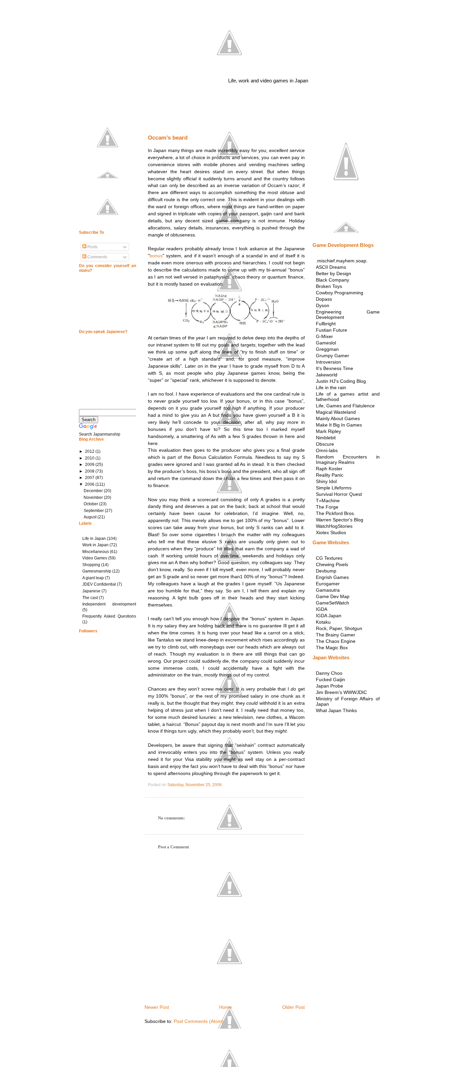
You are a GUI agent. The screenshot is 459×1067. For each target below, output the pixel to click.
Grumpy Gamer (332, 355)
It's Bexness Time (334, 368)
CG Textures (329, 558)
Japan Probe (329, 686)
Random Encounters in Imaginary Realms (348, 459)
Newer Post (156, 1007)
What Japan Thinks (336, 710)
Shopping (91, 564)
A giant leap (93, 578)
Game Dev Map (332, 596)
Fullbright (326, 323)
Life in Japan (94, 538)
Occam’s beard (167, 138)
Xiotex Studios (331, 532)
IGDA (321, 609)
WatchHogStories (334, 526)
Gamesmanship (96, 571)
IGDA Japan (328, 615)
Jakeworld (326, 374)
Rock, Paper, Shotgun (339, 628)
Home (225, 1007)
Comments (96, 257)
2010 (90, 458)
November (94, 497)
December (94, 490)
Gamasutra (328, 590)
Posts (91, 247)
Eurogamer (328, 583)
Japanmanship (227, 60)
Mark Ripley (328, 431)
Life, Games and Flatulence (345, 405)
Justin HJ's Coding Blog (341, 381)
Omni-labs (327, 450)
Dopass (324, 299)
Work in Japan (95, 545)
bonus (156, 255)
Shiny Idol (326, 481)
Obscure (325, 444)
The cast (90, 597)
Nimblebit (326, 437)
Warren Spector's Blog (339, 519)
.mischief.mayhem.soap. (342, 260)
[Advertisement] (223, 122)
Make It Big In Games (339, 425)
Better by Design (333, 273)
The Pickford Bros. (335, 513)
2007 (90, 477)
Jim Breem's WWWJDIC (341, 692)
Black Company (332, 280)
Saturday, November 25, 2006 (194, 784)
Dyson (322, 305)
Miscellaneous (95, 551)
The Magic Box (332, 647)
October (91, 504)
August (90, 517)
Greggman (327, 349)
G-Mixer (324, 336)
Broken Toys (329, 286)
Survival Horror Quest (339, 494)
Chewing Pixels (332, 564)
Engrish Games (332, 577)
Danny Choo (329, 673)
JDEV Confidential (99, 584)
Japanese (91, 591)
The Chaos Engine (336, 641)
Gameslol (326, 342)
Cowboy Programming (339, 292)
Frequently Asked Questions (109, 616)
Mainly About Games (338, 418)
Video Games (94, 558)
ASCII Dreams (331, 267)
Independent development (109, 604)
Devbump (326, 571)
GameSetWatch (332, 602)
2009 (90, 464)
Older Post (293, 1007)
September (94, 510)
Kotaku (323, 622)
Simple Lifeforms (333, 487)
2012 (90, 451)
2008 (90, 471)
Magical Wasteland (336, 412)
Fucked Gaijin (330, 679)
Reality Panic (329, 475)
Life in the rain (331, 387)
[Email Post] (223, 784)
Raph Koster (329, 468)
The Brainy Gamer (335, 634)
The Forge (327, 507)
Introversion (328, 362)
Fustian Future (331, 330)
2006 (90, 484)
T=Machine (328, 500)
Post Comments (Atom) (198, 1021)
